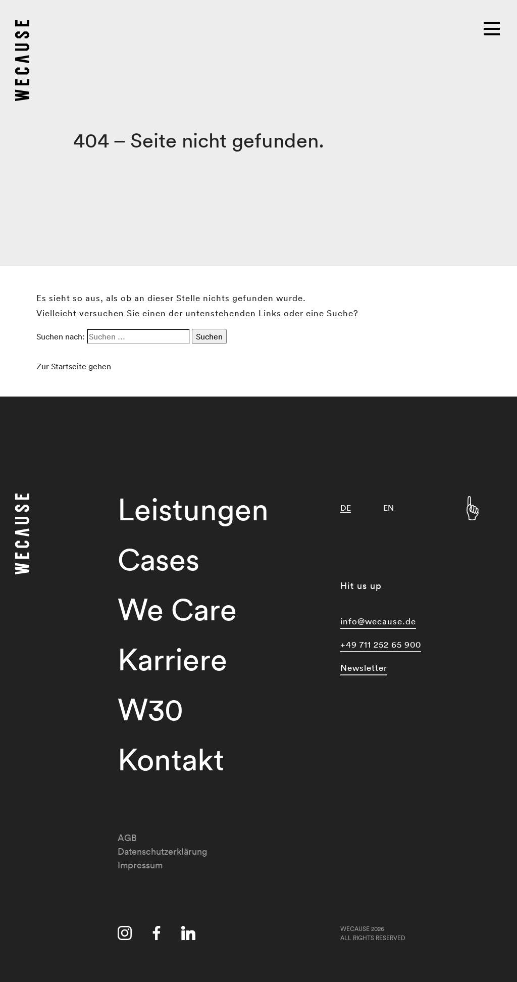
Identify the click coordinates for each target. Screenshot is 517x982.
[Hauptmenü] (493, 27)
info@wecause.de (378, 621)
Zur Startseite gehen (73, 366)
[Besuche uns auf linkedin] (188, 935)
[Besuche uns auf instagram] (125, 935)
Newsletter (363, 667)
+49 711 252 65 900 (380, 644)
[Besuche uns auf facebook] (156, 935)
